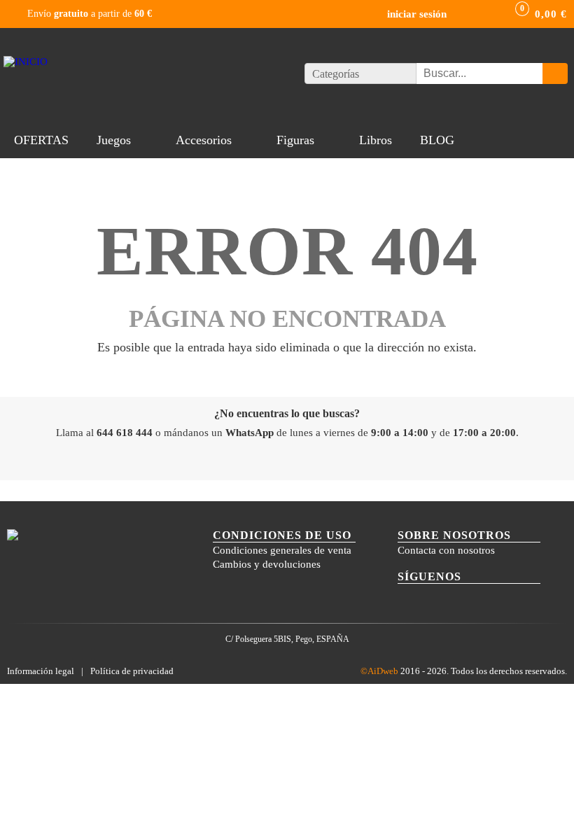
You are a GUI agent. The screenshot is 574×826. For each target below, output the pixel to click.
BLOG (437, 140)
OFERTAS (41, 140)
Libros (375, 140)
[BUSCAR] (555, 73)
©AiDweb (379, 671)
